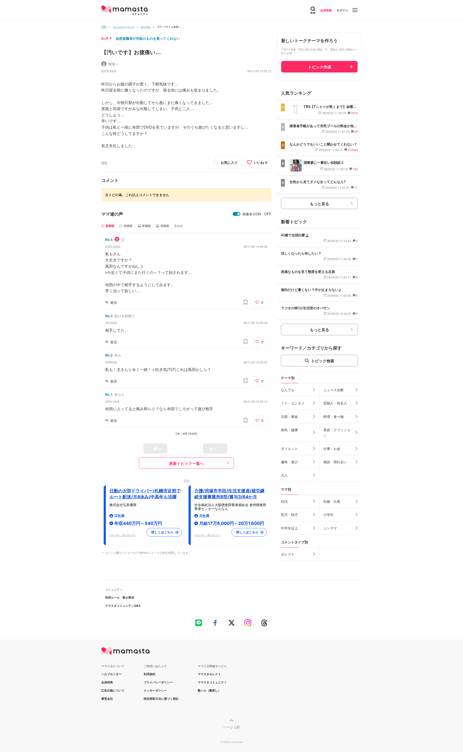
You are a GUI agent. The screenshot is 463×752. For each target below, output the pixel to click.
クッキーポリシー (155, 690)
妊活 (284, 501)
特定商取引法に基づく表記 (161, 698)
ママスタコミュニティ (212, 682)
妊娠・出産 (331, 501)
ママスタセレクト (209, 674)
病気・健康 (289, 429)
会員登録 (326, 10)
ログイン (342, 10)
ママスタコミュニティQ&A (123, 605)
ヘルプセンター (111, 674)
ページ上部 (231, 727)
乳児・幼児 (289, 514)
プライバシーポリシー (158, 682)
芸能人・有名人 (335, 403)
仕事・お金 (331, 448)
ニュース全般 (333, 389)
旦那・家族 (289, 416)
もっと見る (319, 203)
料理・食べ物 (333, 416)
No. (109, 239)
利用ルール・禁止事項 (119, 597)
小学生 (328, 514)
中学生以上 (289, 528)
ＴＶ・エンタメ (293, 403)
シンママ (330, 528)
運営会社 (107, 698)
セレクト (287, 554)
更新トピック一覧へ (186, 463)
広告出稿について (112, 690)
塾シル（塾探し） (209, 690)
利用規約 (149, 674)
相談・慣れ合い (335, 461)
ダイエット (289, 448)
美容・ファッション (336, 432)
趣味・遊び (289, 461)
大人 (284, 475)
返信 (113, 302)
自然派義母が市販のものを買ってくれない (148, 38)
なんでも (287, 389)
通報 (104, 162)
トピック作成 (319, 67)
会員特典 (107, 682)
